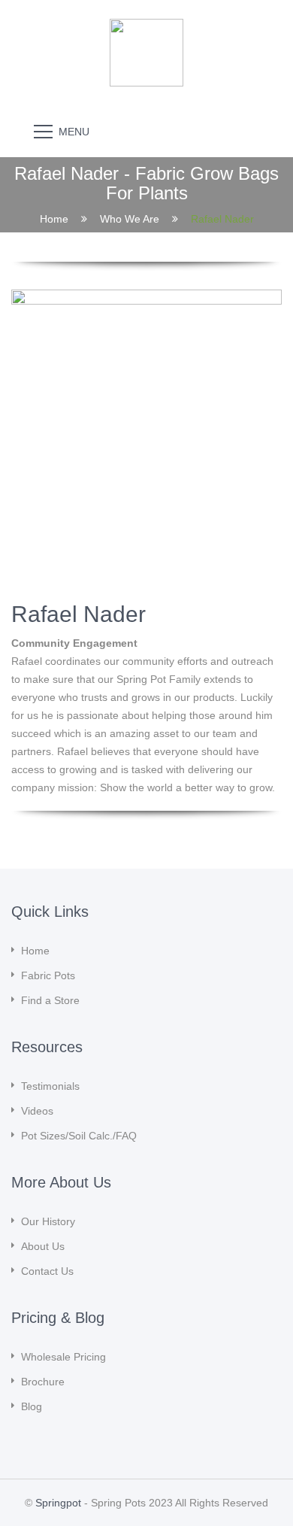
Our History (48, 1221)
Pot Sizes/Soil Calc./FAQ (79, 1136)
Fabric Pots (48, 975)
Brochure (43, 1382)
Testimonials (50, 1086)
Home (54, 218)
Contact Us (47, 1271)
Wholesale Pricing (63, 1357)
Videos (37, 1111)
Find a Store (50, 1000)
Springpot (58, 1503)
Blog (31, 1406)
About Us (43, 1246)
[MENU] (43, 131)
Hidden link (146, 26)
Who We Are (129, 218)
